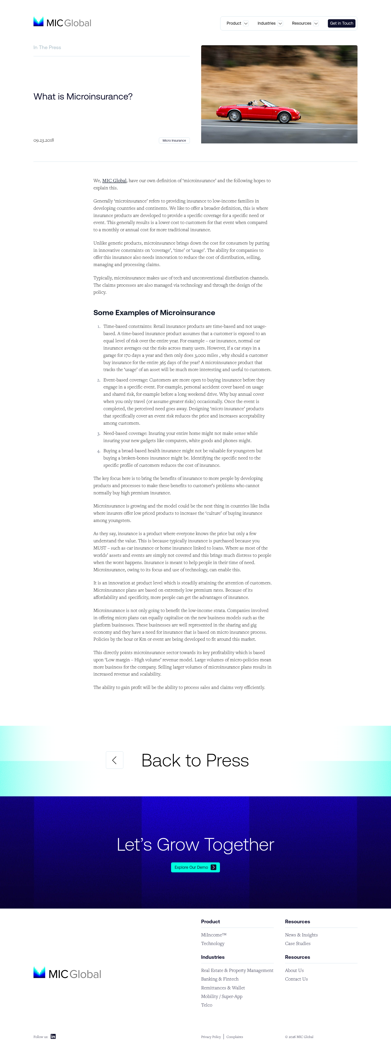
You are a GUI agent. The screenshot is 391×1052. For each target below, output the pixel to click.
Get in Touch (341, 23)
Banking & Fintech (219, 979)
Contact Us (296, 979)
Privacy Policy (211, 1036)
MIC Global (114, 180)
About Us (294, 970)
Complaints (234, 1036)
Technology (212, 943)
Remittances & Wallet (223, 988)
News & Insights (301, 935)
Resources (301, 23)
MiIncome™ (213, 935)
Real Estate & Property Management (237, 970)
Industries (267, 23)
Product (234, 23)
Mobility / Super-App (221, 996)
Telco (206, 1005)
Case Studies (298, 943)
